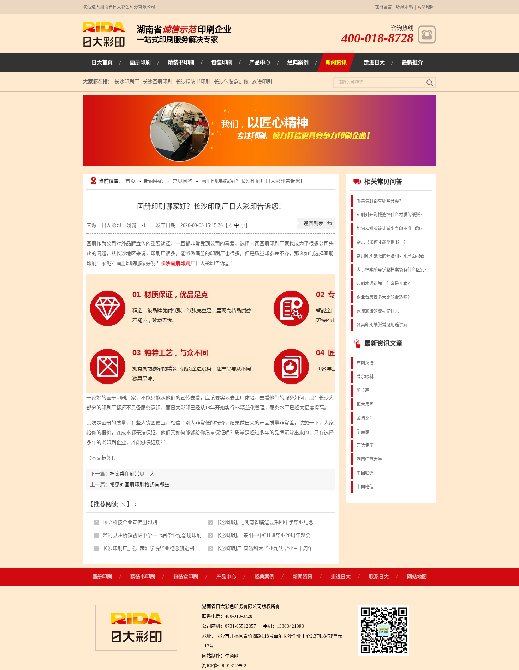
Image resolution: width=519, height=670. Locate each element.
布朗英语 (365, 363)
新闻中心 (154, 181)
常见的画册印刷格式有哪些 (139, 484)
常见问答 (182, 181)
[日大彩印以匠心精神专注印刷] (259, 130)
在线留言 (383, 7)
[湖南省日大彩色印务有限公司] (104, 45)
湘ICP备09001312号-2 (224, 665)
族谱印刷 (262, 81)
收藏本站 (404, 7)
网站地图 (425, 7)
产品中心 (226, 576)
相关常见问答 (383, 181)
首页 (130, 181)
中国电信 (365, 486)
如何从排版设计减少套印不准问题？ (390, 228)
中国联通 (365, 473)
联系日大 (379, 576)
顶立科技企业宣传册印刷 (130, 522)
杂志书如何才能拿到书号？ (382, 242)
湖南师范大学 (369, 459)
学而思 (363, 431)
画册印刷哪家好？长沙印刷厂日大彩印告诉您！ (253, 181)
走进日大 (341, 576)
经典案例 (264, 576)
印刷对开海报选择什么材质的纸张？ (390, 214)
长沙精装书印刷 (193, 81)
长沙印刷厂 (126, 81)
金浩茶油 (365, 418)
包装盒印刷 (185, 576)
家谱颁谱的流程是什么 (378, 311)
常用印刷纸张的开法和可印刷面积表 (390, 256)
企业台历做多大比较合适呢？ (384, 297)
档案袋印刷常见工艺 (132, 474)
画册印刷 (102, 576)
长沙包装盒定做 (231, 81)
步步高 (363, 390)
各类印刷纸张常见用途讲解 (382, 324)
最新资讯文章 (383, 343)
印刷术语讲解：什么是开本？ (384, 283)
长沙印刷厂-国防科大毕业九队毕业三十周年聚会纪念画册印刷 (284, 548)
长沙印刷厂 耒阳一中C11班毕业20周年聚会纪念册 (271, 535)
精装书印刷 (142, 576)
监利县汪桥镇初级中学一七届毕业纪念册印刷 (152, 535)
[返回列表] (316, 227)
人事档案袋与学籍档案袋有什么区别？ (393, 269)
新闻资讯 (302, 576)
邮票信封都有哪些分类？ (380, 201)
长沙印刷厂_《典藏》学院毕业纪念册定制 (148, 548)
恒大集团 (365, 404)
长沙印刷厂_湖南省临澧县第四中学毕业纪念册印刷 (272, 522)
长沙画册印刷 (157, 81)
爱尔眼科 (365, 376)
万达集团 (365, 445)
